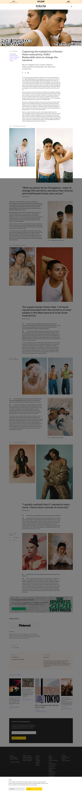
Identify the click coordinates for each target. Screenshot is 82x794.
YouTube (38, 760)
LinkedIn (38, 758)
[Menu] (71, 6)
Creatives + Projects (27, 757)
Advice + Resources (27, 758)
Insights (50, 769)
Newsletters (52, 771)
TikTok (37, 757)
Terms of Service (53, 765)
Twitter (37, 763)
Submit (50, 757)
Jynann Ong (14, 51)
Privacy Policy (52, 763)
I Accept (29, 788)
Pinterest (11, 631)
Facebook (38, 762)
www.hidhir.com (15, 657)
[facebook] (22, 72)
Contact (51, 758)
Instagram (38, 755)
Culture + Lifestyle (27, 760)
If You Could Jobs (66, 760)
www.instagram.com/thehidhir (18, 659)
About (50, 755)
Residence (64, 755)
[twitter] (25, 72)
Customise (12, 788)
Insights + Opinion (27, 755)
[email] (28, 72)
